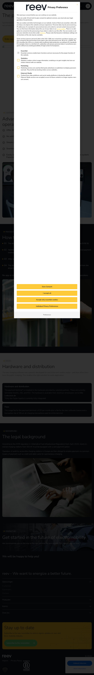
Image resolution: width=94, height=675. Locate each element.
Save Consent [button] (47, 287)
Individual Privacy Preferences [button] (47, 306)
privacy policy (61, 29)
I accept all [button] (47, 293)
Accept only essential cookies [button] (47, 300)
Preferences (47, 315)
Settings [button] (42, 33)
